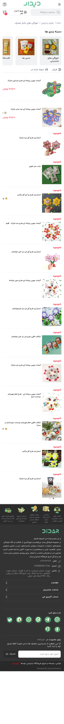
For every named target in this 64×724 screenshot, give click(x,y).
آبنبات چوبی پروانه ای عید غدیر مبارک (26, 109)
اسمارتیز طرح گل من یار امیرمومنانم (26, 308)
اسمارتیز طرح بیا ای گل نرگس (29, 194)
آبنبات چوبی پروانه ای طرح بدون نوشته (25, 280)
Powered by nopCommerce (49, 668)
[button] (55, 123)
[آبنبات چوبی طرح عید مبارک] (51, 373)
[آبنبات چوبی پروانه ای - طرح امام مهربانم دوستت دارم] (51, 402)
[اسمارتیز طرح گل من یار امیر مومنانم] (51, 260)
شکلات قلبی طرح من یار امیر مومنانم (26, 336)
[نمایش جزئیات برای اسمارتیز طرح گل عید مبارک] (51, 146)
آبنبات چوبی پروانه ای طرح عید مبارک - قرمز (23, 223)
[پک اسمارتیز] (51, 487)
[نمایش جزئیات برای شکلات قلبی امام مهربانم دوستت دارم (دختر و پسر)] (51, 430)
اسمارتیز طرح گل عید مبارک (30, 137)
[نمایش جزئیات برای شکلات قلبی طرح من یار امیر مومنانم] (51, 345)
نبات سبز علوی (35, 166)
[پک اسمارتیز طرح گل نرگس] (51, 459)
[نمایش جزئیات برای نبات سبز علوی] (51, 174)
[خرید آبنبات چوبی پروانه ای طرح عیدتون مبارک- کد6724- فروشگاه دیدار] (51, 89)
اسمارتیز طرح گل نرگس (31, 451)
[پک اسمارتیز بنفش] (51, 316)
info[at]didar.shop (42, 566)
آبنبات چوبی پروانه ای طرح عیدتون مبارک (24, 80)
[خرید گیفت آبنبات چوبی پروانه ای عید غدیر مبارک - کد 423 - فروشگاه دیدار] (51, 117)
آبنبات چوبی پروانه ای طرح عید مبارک (26, 365)
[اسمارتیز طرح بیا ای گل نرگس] (51, 203)
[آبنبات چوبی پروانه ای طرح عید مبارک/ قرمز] (51, 231)
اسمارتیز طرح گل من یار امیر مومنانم (26, 251)
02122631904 (45, 561)
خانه (58, 23)
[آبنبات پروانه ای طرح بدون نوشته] (51, 288)
